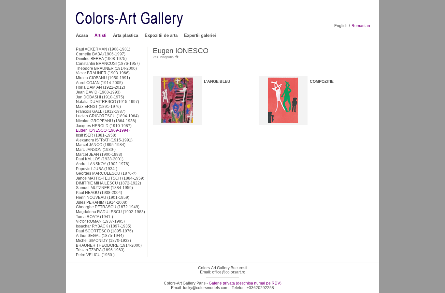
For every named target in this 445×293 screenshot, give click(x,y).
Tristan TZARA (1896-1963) (100, 250)
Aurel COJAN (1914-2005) (99, 83)
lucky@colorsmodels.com (205, 288)
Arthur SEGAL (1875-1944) (100, 235)
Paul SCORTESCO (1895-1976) (104, 231)
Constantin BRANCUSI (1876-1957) (108, 63)
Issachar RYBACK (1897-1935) (103, 226)
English (341, 25)
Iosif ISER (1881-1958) (96, 135)
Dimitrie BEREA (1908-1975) (101, 58)
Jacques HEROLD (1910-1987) (104, 126)
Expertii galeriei (200, 35)
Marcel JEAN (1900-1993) (99, 154)
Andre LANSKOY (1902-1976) (102, 164)
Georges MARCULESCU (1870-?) (106, 173)
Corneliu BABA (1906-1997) (100, 54)
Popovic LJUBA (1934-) (96, 169)
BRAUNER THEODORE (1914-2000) (109, 245)
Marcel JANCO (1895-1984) (100, 144)
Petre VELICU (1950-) (95, 255)
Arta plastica (125, 35)
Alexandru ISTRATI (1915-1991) (104, 140)
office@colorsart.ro (228, 272)
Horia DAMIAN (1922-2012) (100, 87)
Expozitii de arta (161, 35)
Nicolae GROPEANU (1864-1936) (106, 121)
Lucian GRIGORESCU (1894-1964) (107, 116)
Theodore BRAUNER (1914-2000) (106, 68)
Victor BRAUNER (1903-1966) (103, 73)
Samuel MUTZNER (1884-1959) (104, 187)
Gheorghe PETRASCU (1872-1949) (107, 207)
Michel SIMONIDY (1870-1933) (103, 240)
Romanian (361, 25)
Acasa (82, 35)
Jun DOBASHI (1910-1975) (100, 97)
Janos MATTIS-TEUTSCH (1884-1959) (110, 178)
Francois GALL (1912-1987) (100, 111)
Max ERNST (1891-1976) (98, 106)
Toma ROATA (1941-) (94, 216)
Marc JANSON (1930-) (96, 149)
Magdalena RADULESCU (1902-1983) (110, 212)
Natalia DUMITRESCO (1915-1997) (107, 101)
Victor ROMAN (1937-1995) (100, 221)
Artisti (100, 35)
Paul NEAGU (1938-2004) (99, 192)
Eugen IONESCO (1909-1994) (103, 130)
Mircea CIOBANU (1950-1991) (103, 78)
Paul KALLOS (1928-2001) (99, 159)
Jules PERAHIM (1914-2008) (101, 202)
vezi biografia (164, 57)
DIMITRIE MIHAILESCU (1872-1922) (108, 183)
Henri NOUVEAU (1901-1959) (102, 197)
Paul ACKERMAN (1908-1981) (103, 49)
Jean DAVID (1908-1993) (98, 92)
